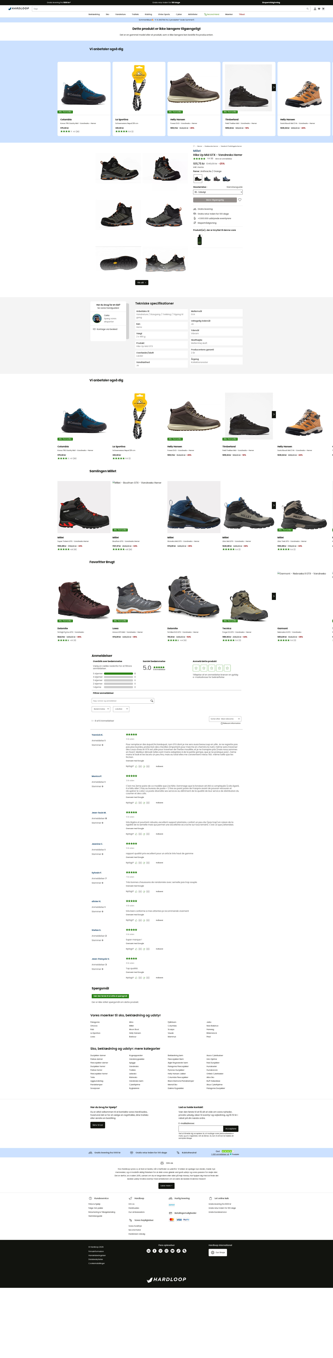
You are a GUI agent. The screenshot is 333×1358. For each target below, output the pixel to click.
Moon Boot (134, 1029)
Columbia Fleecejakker (178, 1077)
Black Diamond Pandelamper (181, 1081)
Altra (131, 1022)
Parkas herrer (96, 1070)
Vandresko (134, 1066)
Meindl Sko (172, 1085)
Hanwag (210, 1029)
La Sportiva (95, 1033)
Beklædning (94, 14)
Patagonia (95, 1022)
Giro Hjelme (212, 1059)
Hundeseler (212, 1066)
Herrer (199, 146)
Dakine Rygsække (176, 1088)
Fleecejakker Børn (176, 1059)
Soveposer (95, 1088)
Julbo (209, 1022)
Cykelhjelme (134, 1085)
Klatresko (133, 1077)
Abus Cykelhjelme (215, 1085)
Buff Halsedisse (213, 1081)
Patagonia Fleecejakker (178, 1066)
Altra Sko (210, 1077)
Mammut (172, 1037)
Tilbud (242, 14)
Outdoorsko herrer (211, 146)
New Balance (212, 1026)
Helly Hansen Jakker (177, 1074)
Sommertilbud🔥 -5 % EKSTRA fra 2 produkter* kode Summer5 (166, 20)
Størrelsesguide (235, 187)
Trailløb (135, 14)
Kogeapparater (136, 1055)
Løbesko (132, 1074)
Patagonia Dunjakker (216, 1088)
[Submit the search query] (307, 9)
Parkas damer (96, 1059)
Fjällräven (172, 1022)
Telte (92, 1077)
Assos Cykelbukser (215, 1055)
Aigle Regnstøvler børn (178, 1063)
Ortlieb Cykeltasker (215, 1074)
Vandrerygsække (136, 1059)
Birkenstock (212, 1033)
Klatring (148, 14)
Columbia (172, 1026)
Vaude (171, 1033)
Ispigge (132, 1063)
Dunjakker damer (98, 1055)
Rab (92, 1029)
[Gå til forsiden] (195, 146)
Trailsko (132, 1070)
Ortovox (93, 1026)
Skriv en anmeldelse (223, 159)
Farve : (207, 171)
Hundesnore (212, 1070)
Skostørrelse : (200, 187)
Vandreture (120, 14)
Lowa (92, 1037)
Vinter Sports (164, 14)
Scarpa (171, 1029)
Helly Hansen (135, 1033)
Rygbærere (134, 1088)
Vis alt (140, 283)
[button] (118, 168)
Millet (197, 151)
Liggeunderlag (96, 1081)
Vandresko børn (136, 1081)
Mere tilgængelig (215, 200)
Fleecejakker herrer (99, 1074)
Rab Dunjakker (213, 1063)
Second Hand (213, 14)
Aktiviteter (192, 14)
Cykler (179, 14)
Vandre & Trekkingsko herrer (231, 146)
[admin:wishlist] (239, 199)
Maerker (229, 14)
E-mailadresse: (187, 1123)
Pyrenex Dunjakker (176, 1070)
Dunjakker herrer (97, 1066)
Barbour (132, 1037)
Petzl (209, 1037)
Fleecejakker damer (99, 1063)
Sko (107, 14)
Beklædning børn (175, 1055)
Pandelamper (96, 1085)
